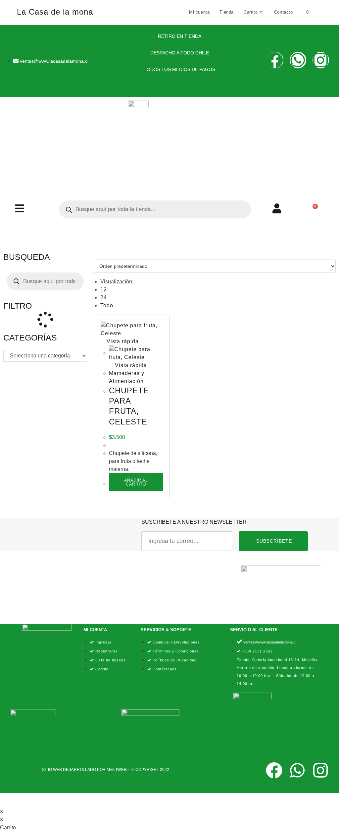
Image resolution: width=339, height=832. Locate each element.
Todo (106, 305)
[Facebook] (275, 60)
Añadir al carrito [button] (136, 482)
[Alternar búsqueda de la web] (320, 12)
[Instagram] (321, 60)
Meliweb (117, 769)
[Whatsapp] (298, 60)
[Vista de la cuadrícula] (96, 255)
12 (103, 289)
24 (103, 297)
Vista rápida (122, 341)
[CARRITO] (312, 209)
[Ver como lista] (100, 255)
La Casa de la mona (55, 11)
